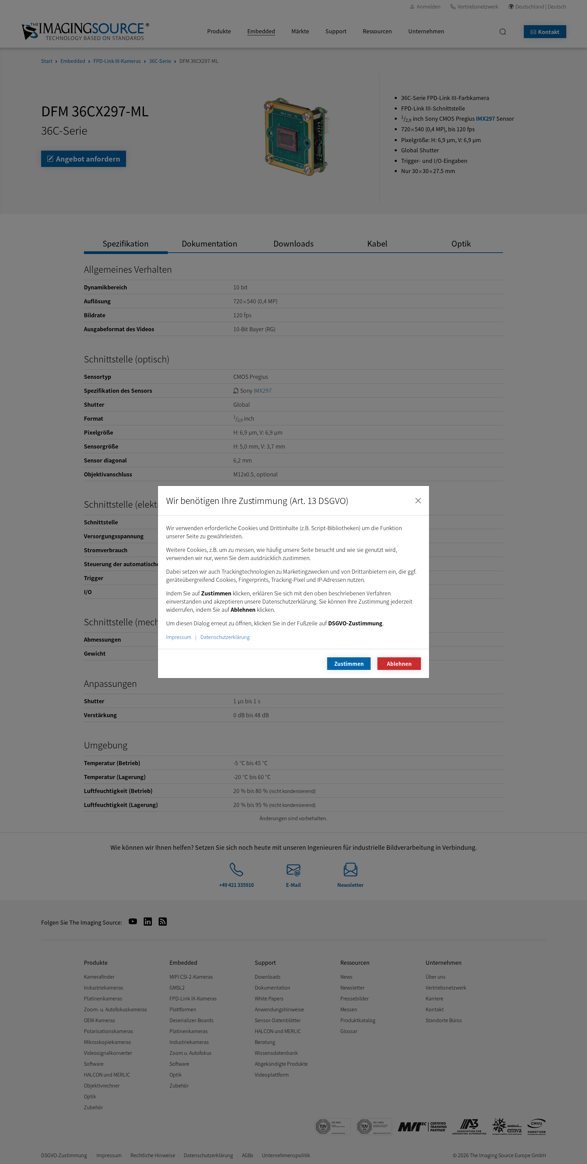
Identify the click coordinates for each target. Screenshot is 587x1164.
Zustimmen (349, 663)
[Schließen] (418, 500)
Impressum (178, 636)
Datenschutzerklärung (225, 636)
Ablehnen (399, 663)
